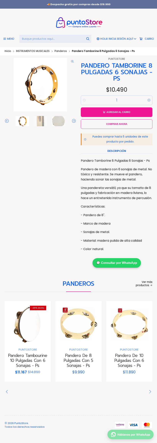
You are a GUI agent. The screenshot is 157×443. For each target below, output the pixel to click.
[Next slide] (73, 121)
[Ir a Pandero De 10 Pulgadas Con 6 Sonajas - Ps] (129, 324)
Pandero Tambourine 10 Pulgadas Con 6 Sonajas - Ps (27, 360)
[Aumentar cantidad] (149, 100)
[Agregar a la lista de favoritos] (11, 323)
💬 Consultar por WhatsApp (116, 262)
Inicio (8, 51)
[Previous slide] (7, 121)
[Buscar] (88, 39)
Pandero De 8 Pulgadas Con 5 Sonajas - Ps (78, 360)
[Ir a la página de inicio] (78, 22)
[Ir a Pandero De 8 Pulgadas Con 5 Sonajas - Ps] (78, 324)
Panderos (61, 51)
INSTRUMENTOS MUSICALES (33, 51)
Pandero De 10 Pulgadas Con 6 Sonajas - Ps (129, 360)
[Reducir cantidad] (84, 100)
